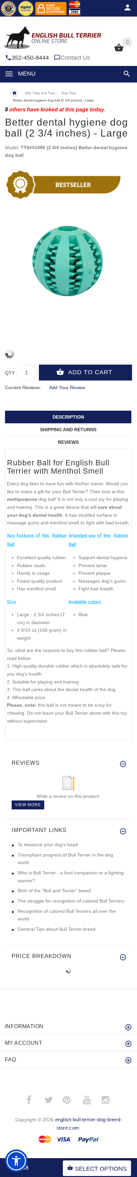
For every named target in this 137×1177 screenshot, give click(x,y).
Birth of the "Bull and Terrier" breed (54, 890)
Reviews (68, 442)
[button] (125, 74)
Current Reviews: (23, 387)
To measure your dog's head (48, 844)
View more (28, 804)
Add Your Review (67, 387)
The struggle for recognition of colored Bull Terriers (71, 901)
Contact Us (75, 57)
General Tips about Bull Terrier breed (56, 929)
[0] (119, 50)
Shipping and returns (68, 429)
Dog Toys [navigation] (69, 93)
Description (68, 417)
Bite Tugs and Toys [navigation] (40, 93)
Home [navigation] (14, 93)
